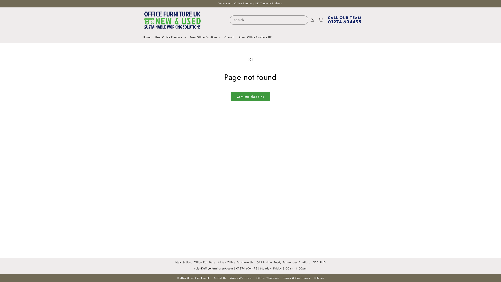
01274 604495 (247, 268)
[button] (170, 37)
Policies (319, 278)
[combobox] (269, 20)
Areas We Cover (241, 278)
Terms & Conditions (296, 278)
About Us (220, 278)
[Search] (303, 20)
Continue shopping (250, 97)
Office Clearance (267, 278)
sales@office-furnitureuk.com (213, 268)
